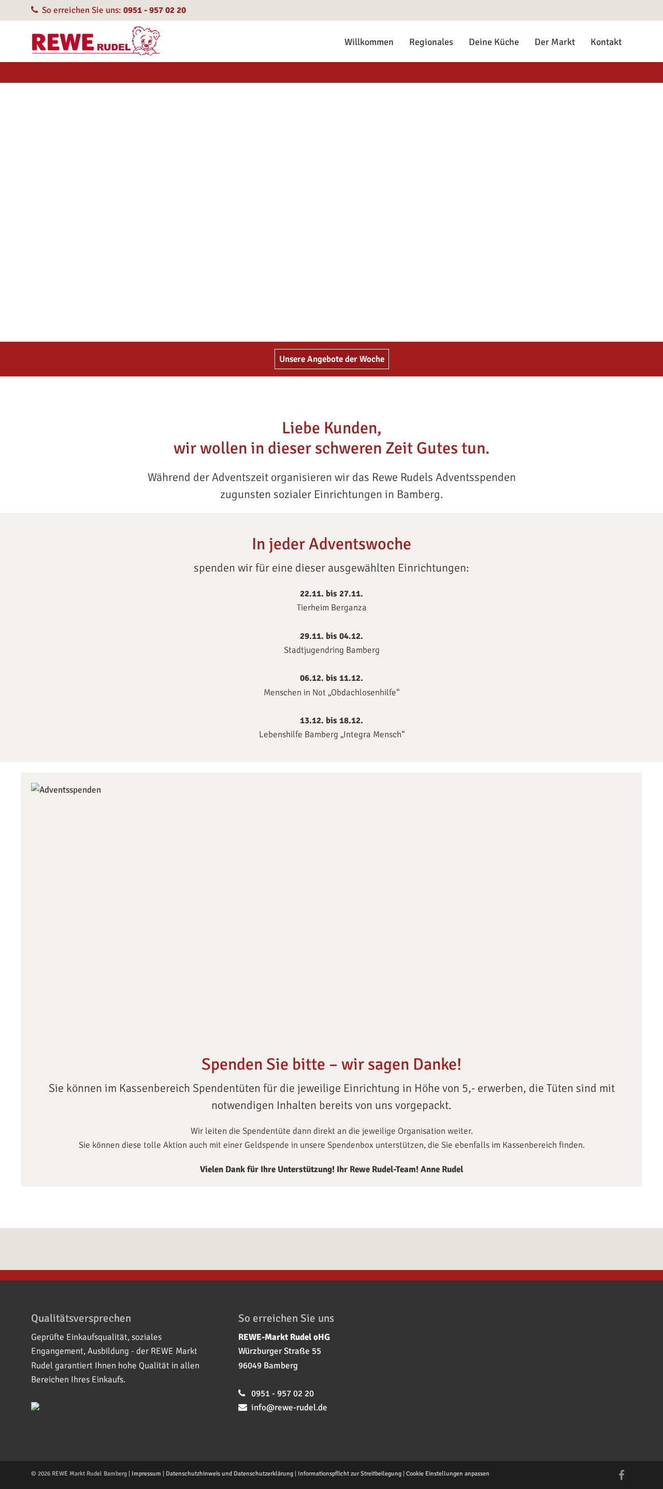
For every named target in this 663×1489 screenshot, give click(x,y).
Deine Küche (494, 42)
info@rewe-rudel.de (289, 1407)
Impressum (146, 1474)
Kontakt (606, 42)
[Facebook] (621, 1475)
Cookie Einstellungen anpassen (447, 1474)
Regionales (431, 42)
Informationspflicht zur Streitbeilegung (349, 1474)
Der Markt (555, 42)
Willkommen (369, 42)
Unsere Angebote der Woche (331, 359)
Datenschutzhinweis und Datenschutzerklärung (229, 1474)
